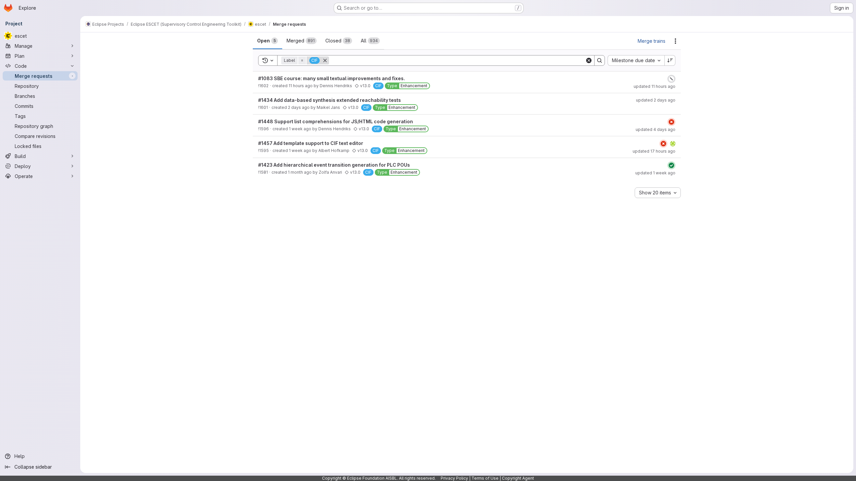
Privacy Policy (454, 478)
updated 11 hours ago (654, 86)
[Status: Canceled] (671, 79)
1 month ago (300, 172)
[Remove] (325, 60)
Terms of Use (485, 478)
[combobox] (636, 60)
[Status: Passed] (671, 165)
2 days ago (299, 107)
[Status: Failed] (671, 122)
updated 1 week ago (655, 172)
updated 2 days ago (655, 100)
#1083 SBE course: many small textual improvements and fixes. (331, 78)
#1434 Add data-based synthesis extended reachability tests (329, 100)
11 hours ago (301, 85)
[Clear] (589, 60)
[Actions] (675, 41)
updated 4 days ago (655, 129)
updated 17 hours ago (654, 151)
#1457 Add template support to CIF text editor (310, 143)
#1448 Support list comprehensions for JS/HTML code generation (335, 121)
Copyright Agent (518, 478)
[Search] (599, 60)
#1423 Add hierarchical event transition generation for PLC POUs (334, 165)
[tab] (267, 40)
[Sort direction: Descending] (670, 60)
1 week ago (300, 128)
